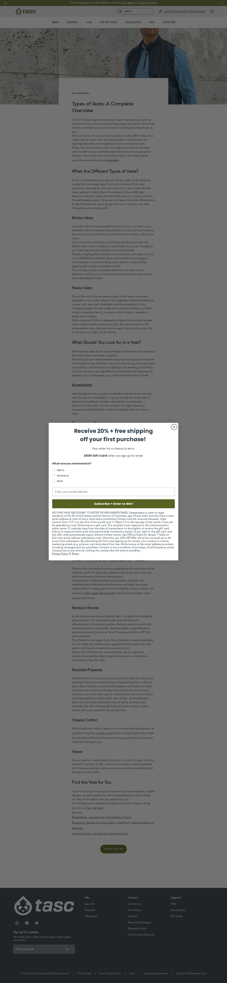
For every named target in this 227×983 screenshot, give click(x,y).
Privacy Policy (60, 554)
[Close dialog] (174, 427)
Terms (75, 554)
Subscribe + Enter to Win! (113, 504)
